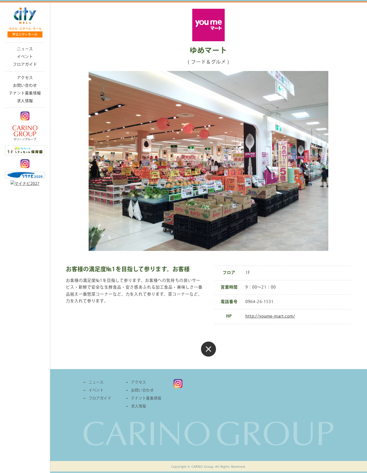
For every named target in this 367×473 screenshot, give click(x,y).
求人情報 (25, 101)
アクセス (25, 77)
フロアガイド (25, 64)
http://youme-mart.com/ (270, 316)
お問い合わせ (25, 85)
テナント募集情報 (25, 93)
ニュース (25, 49)
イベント (25, 56)
